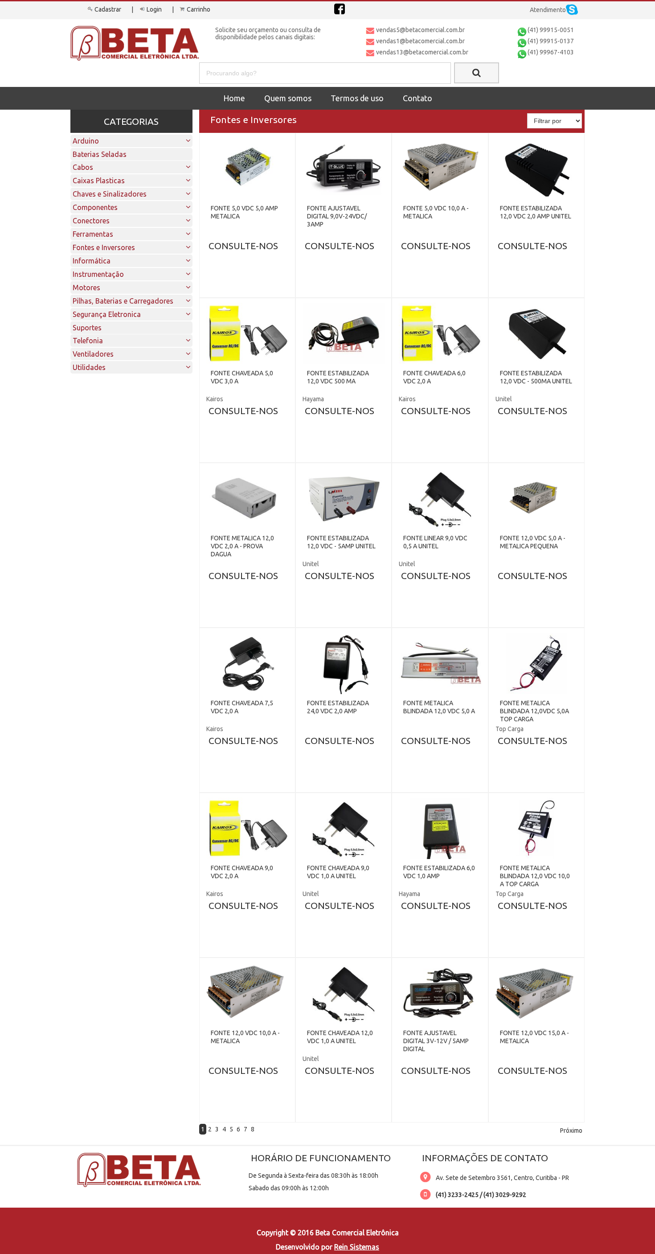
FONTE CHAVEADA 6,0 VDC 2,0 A (434, 377)
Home (234, 98)
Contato (417, 98)
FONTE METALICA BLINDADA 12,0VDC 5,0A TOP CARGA (534, 711)
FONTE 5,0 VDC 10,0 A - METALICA (436, 212)
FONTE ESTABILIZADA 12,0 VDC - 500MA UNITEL (536, 377)
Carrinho (198, 9)
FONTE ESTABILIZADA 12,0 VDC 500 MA (338, 377)
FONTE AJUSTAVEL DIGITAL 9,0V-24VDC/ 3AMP (337, 216)
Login (154, 9)
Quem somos (287, 98)
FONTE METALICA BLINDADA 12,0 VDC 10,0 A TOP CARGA (535, 876)
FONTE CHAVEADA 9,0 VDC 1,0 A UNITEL (338, 872)
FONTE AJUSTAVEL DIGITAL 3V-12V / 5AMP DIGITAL (436, 1041)
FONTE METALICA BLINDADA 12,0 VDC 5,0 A (439, 707)
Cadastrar (107, 9)
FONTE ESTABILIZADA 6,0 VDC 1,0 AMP (439, 872)
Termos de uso (357, 98)
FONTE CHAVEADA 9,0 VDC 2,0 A (242, 872)
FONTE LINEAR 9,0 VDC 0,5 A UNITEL (435, 542)
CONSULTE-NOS (243, 245)
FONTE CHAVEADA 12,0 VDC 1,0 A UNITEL (340, 1036)
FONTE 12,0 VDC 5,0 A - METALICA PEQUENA (532, 542)
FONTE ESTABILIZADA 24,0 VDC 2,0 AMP (338, 707)
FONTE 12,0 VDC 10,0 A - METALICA (245, 1036)
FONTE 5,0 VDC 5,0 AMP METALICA (244, 212)
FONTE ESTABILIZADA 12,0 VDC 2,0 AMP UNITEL (535, 212)
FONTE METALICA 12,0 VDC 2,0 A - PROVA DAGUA (242, 546)
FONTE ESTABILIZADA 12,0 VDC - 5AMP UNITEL (341, 542)
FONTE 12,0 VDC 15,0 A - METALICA (534, 1036)
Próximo (571, 1130)
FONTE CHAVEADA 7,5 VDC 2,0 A (242, 707)
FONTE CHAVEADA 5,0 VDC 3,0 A (242, 377)
